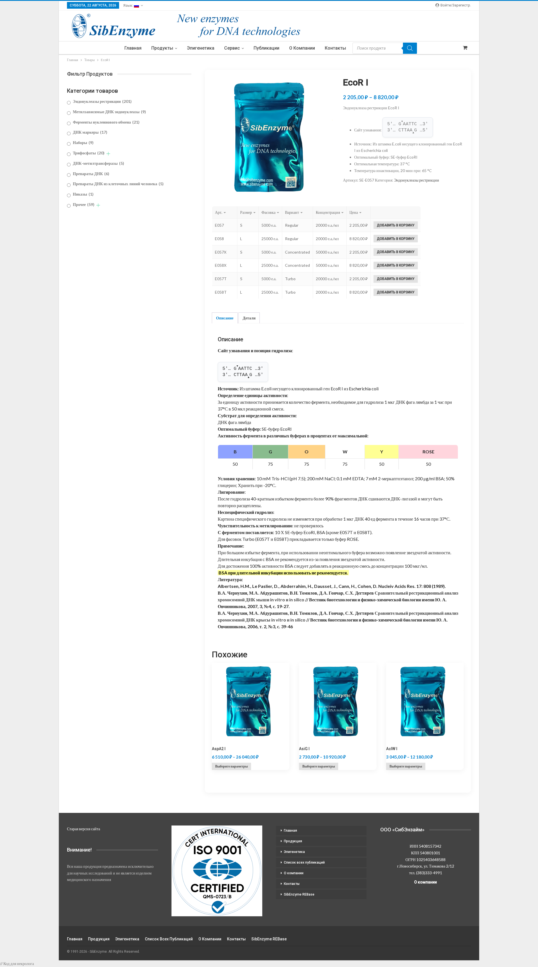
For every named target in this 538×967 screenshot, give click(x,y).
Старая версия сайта (83, 828)
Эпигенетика (200, 48)
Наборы (83, 142)
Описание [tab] (224, 318)
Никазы (83, 194)
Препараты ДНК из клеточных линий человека (118, 183)
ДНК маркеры (90, 132)
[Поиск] (410, 48)
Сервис (232, 48)
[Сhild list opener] (108, 154)
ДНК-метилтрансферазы (98, 163)
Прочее (83, 204)
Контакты (335, 48)
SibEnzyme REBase (299, 894)
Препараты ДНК (91, 173)
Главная (133, 48)
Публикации (266, 48)
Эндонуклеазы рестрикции (416, 180)
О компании (302, 48)
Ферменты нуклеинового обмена (106, 122)
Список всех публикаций (304, 862)
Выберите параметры (231, 766)
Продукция (293, 841)
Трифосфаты (89, 152)
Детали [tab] (249, 318)
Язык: (128, 5)
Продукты (162, 48)
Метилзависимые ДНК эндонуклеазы (109, 111)
